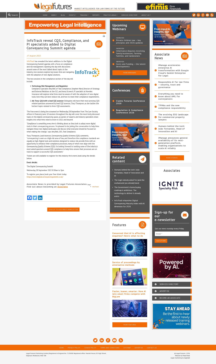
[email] (172, 233)
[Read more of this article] (129, 247)
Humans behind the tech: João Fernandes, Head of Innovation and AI (129, 172)
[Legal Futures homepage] (54, 6)
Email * (159, 234)
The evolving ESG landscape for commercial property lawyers (173, 117)
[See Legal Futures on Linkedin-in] (198, 15)
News (53, 15)
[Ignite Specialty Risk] (172, 185)
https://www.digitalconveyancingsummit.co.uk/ (45, 177)
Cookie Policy (90, 348)
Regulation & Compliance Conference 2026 (129, 111)
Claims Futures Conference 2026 (130, 102)
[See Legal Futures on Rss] (212, 15)
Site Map (127, 348)
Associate (63, 186)
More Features (130, 325)
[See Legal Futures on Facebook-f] (203, 15)
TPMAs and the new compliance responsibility (172, 106)
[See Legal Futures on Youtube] (207, 15)
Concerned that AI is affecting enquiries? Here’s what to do (128, 234)
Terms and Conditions (110, 348)
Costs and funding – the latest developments (131, 65)
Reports (96, 15)
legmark (187, 358)
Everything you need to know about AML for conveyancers (170, 96)
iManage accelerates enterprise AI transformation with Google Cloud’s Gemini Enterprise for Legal (173, 70)
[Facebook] (29, 197)
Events (72, 15)
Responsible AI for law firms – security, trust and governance (173, 84)
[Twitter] (34, 197)
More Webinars (129, 73)
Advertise (139, 348)
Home (45, 15)
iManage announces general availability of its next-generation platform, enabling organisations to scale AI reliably (173, 143)
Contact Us (152, 348)
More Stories (172, 158)
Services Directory (129, 15)
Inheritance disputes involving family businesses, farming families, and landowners (130, 53)
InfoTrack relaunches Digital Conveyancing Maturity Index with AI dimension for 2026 (129, 203)
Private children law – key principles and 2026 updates (129, 41)
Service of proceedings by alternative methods (126, 263)
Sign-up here (161, 241)
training (83, 15)
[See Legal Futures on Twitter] (194, 15)
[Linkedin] (40, 197)
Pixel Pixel (186, 356)
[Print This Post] (104, 35)
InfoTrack (30, 61)
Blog (63, 15)
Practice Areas (110, 15)
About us (146, 15)
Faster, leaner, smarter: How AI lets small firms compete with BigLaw (129, 294)
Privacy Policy (74, 348)
